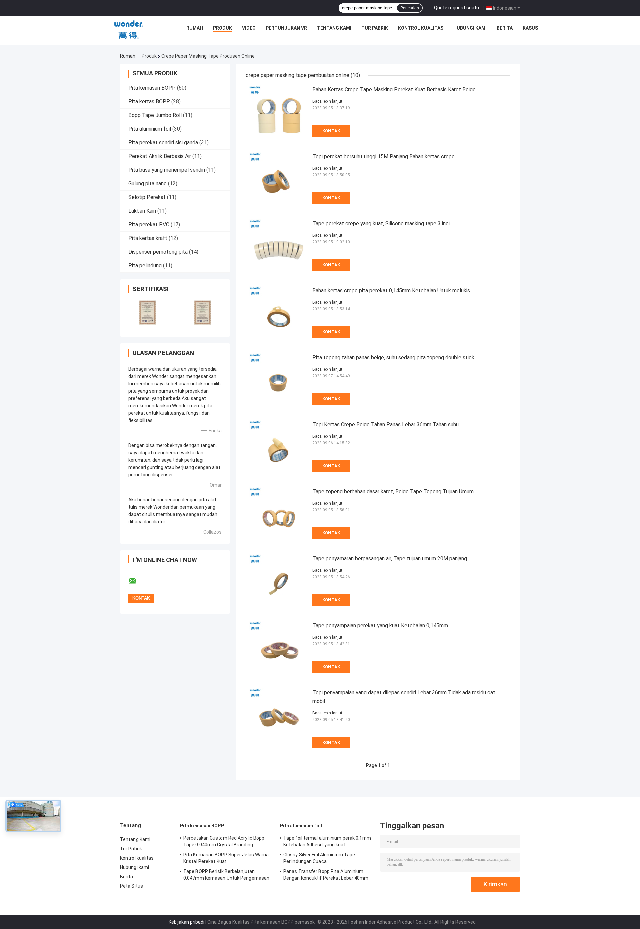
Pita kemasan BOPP (152, 88)
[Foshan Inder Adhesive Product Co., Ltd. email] (136, 581)
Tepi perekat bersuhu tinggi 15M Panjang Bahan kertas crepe (383, 156)
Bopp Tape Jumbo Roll (155, 115)
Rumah (194, 28)
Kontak (331, 130)
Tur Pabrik (374, 28)
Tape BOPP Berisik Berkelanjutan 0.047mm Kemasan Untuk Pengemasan (226, 875)
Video (249, 28)
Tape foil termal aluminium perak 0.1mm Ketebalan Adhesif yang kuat (327, 841)
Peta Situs (131, 886)
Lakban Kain (142, 211)
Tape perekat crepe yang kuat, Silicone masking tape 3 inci (381, 223)
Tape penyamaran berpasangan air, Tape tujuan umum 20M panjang (389, 558)
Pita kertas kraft (147, 238)
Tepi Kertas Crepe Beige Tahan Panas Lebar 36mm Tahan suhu (385, 424)
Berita (505, 28)
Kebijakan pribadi (186, 922)
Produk (222, 28)
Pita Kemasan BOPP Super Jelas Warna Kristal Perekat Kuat (226, 858)
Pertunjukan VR (286, 28)
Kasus (530, 28)
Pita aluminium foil (149, 129)
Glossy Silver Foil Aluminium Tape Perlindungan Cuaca (319, 858)
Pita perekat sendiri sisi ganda (163, 142)
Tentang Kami (334, 28)
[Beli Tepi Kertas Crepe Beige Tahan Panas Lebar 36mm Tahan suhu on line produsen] (279, 450)
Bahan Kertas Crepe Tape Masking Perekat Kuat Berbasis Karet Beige (394, 89)
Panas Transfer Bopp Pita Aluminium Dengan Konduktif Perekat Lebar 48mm (326, 875)
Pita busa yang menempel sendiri (166, 170)
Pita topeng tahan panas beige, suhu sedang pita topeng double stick (393, 357)
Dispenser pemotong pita (158, 252)
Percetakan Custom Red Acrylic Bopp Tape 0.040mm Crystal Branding (223, 841)
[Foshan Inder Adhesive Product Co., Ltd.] (128, 30)
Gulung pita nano (147, 183)
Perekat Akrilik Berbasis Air (159, 156)
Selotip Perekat (147, 197)
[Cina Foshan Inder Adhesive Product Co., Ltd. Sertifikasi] (147, 312)
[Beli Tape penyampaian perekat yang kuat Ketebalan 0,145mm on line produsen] (279, 651)
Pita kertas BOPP (149, 101)
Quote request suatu (456, 7)
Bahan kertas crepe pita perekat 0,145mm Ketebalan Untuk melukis (391, 290)
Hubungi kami (470, 28)
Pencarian (409, 8)
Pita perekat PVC (148, 224)
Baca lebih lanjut (327, 101)
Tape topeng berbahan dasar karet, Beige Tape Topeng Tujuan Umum (393, 491)
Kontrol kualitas (420, 28)
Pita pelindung (145, 265)
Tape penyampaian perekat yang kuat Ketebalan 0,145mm (380, 625)
